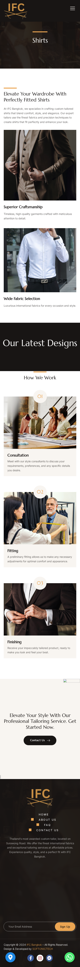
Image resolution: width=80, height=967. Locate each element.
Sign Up (65, 926)
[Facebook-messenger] (49, 958)
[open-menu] (70, 9)
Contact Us (37, 740)
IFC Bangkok (34, 944)
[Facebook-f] (30, 958)
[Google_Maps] (10, 957)
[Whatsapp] (70, 957)
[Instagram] (40, 958)
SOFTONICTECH (42, 948)
